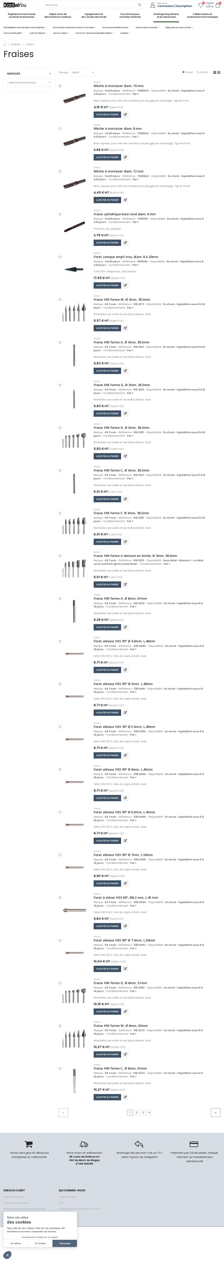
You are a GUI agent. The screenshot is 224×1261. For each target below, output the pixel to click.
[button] (217, 5)
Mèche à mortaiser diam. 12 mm (119, 171)
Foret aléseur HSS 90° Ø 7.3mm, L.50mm (124, 940)
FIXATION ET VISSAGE (146, 27)
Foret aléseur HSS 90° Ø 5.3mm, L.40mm (124, 727)
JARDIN (124, 33)
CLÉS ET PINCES (37, 33)
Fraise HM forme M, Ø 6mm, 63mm (121, 1026)
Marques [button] (13, 73)
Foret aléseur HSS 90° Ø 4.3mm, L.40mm (124, 641)
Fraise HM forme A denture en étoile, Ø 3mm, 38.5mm (135, 556)
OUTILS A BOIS (60, 33)
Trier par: (64, 72)
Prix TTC (203, 72)
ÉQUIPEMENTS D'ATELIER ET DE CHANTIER (24, 27)
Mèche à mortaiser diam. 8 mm (118, 128)
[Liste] (218, 72)
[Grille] (214, 72)
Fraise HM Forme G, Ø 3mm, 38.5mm (122, 385)
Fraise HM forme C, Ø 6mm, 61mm (120, 1068)
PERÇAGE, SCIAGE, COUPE (178, 27)
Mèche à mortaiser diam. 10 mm (119, 86)
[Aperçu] (125, 114)
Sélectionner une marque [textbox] (22, 82)
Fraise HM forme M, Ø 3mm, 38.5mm (122, 299)
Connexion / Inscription (175, 6)
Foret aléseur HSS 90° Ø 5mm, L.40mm (123, 684)
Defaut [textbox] (75, 72)
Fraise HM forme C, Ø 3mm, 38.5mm (121, 470)
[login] (154, 5)
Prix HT (189, 72)
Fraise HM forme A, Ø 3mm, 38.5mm (121, 342)
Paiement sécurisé (14, 1197)
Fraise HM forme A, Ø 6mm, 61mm (120, 598)
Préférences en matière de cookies (79, 1208)
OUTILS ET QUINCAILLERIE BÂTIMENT (93, 33)
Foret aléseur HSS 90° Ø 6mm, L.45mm (123, 769)
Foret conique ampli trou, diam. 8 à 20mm (126, 257)
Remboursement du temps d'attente (25, 1208)
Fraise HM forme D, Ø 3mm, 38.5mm (122, 427)
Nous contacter (67, 1197)
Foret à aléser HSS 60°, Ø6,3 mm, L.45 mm (126, 897)
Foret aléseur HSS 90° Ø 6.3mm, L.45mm (124, 812)
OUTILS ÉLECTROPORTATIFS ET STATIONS (73, 27)
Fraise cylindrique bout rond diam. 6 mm (125, 214)
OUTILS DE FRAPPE (12, 33)
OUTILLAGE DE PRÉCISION (115, 27)
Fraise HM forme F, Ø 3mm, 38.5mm (121, 513)
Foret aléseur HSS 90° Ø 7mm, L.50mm (123, 855)
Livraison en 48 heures (16, 1202)
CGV (61, 1202)
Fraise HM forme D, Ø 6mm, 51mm (120, 983)
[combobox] (83, 72)
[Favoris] (200, 6)
